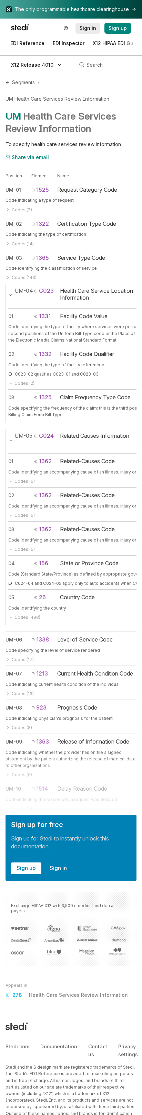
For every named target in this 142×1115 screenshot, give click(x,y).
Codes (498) (27, 617)
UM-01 (13, 190)
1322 (42, 223)
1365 (42, 257)
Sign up (26, 868)
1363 (42, 741)
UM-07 (14, 674)
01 (10, 316)
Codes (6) (24, 481)
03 (11, 397)
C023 (46, 290)
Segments (23, 82)
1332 (45, 353)
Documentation (58, 1046)
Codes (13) (23, 693)
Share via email (30, 157)
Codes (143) (24, 277)
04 (11, 563)
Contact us (97, 1050)
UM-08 (14, 708)
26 (42, 597)
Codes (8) (22, 727)
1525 (42, 189)
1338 (42, 639)
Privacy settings (128, 1050)
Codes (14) (23, 243)
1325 (45, 397)
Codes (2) (24, 383)
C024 (46, 435)
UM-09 (14, 742)
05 (11, 597)
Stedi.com (17, 1046)
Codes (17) (23, 659)
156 (43, 563)
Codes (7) (22, 209)
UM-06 (14, 640)
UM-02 (14, 224)
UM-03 (14, 258)
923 (41, 707)
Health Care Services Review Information (70, 995)
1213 (42, 673)
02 (11, 354)
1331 (45, 316)
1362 (45, 461)
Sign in (58, 868)
